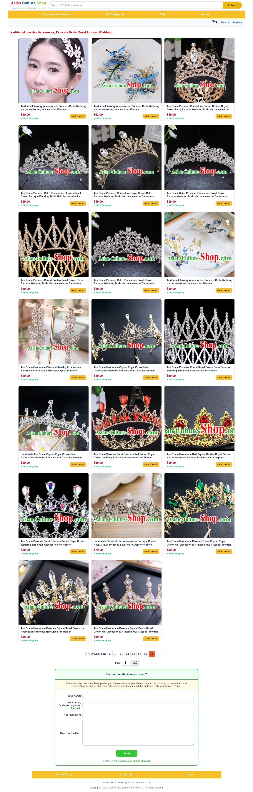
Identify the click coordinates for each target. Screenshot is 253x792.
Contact (205, 14)
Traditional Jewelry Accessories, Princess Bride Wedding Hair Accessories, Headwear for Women (53, 108)
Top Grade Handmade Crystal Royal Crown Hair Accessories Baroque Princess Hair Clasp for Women (124, 369)
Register (237, 22)
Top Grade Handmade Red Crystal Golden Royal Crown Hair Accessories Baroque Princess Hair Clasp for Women (198, 456)
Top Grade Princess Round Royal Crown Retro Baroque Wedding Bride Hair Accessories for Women (198, 369)
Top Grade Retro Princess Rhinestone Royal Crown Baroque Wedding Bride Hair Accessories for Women (197, 195)
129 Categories (115, 14)
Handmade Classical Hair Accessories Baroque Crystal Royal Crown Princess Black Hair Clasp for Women (125, 543)
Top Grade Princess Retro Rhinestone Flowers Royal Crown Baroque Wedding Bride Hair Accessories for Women (51, 195)
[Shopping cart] (214, 22)
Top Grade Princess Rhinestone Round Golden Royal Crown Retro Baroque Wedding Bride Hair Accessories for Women (198, 108)
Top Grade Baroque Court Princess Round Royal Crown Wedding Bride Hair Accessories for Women (52, 543)
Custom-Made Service (56, 14)
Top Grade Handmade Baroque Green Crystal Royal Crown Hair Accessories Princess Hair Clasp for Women (199, 543)
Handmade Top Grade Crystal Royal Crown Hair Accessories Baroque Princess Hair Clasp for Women (51, 456)
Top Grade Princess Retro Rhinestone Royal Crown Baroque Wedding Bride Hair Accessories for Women (124, 282)
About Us (126, 774)
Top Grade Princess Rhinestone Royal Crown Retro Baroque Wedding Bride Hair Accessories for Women (124, 195)
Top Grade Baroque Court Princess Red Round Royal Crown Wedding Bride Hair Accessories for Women (124, 456)
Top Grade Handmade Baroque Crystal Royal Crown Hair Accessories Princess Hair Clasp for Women (53, 630)
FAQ (162, 14)
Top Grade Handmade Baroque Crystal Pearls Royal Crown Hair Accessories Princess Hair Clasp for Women (126, 630)
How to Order (63, 774)
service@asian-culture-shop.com (133, 761)
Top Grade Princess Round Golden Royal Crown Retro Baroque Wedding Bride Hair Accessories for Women (52, 282)
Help (190, 774)
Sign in (225, 22)
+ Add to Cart (77, 116)
